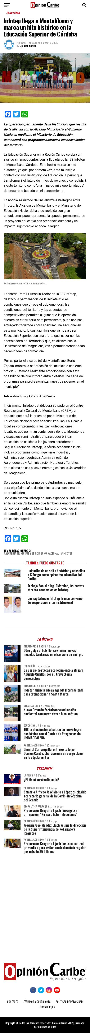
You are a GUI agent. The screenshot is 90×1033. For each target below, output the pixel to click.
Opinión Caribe (28, 45)
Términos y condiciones (37, 1002)
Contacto (12, 1002)
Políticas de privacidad (69, 1002)
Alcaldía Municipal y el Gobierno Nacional (32, 553)
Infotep (67, 553)
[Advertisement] (45, 905)
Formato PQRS (47, 1007)
